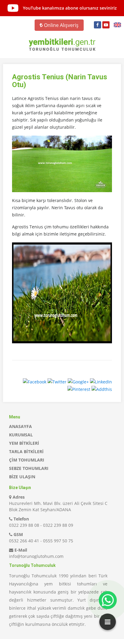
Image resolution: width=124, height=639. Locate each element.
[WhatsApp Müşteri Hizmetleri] (108, 600)
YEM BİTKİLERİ (24, 443)
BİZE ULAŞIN (22, 476)
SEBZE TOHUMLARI (28, 468)
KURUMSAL (21, 435)
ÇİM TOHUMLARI (26, 460)
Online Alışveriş (61, 25)
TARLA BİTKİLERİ (26, 451)
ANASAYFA (20, 426)
